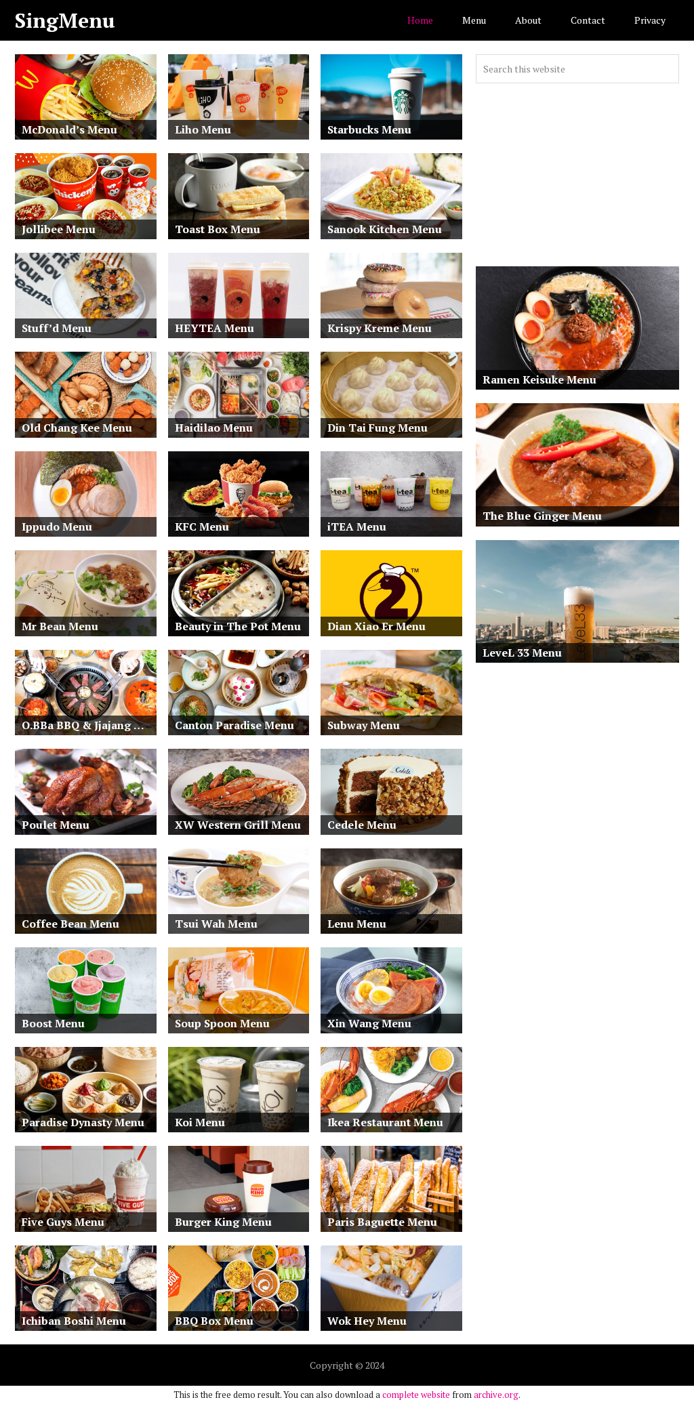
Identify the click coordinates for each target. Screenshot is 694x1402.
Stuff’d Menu (56, 328)
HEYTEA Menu (214, 328)
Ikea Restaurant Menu (385, 1122)
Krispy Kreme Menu (379, 328)
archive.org (496, 1394)
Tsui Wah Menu (216, 923)
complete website (416, 1394)
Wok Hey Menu (367, 1320)
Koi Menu (200, 1122)
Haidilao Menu (214, 427)
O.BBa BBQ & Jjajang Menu (89, 725)
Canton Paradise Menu (234, 725)
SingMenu (65, 20)
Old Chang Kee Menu (77, 427)
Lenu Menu (356, 923)
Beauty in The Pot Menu (238, 626)
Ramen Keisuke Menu (539, 379)
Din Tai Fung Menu (377, 427)
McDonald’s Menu (69, 129)
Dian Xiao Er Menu (376, 626)
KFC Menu (202, 526)
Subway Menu (363, 725)
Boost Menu (53, 1023)
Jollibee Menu (59, 229)
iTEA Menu (356, 526)
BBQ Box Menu (214, 1320)
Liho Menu (203, 129)
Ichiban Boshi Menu (74, 1320)
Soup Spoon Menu (222, 1023)
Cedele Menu (361, 824)
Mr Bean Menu (60, 626)
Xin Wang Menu (369, 1023)
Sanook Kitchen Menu (384, 229)
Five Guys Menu (63, 1221)
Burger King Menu (223, 1221)
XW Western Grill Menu (238, 824)
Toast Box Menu (217, 229)
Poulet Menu (55, 824)
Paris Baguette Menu (382, 1221)
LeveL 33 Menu (522, 652)
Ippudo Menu (57, 526)
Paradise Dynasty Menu (83, 1122)
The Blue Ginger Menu (542, 515)
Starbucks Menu (369, 129)
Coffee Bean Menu (70, 923)
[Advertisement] (577, 175)
